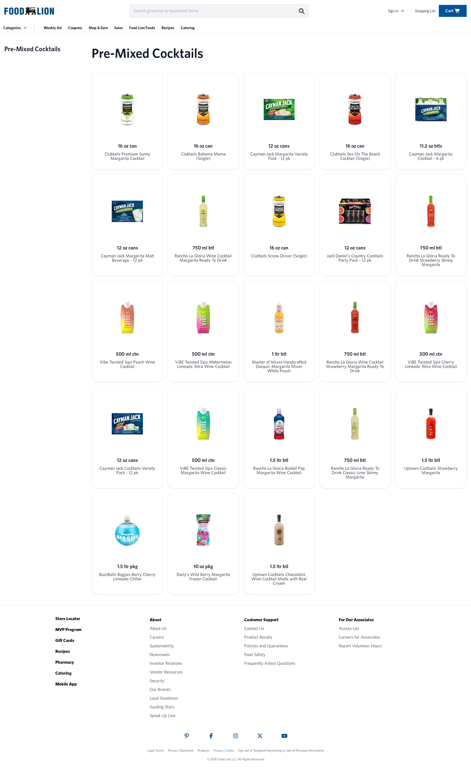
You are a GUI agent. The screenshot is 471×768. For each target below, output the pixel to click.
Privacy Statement (180, 750)
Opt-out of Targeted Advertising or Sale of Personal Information (281, 750)
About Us (158, 628)
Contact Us (254, 628)
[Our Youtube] (284, 736)
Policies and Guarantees (266, 645)
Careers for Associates (359, 637)
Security (157, 680)
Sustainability (162, 645)
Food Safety (254, 654)
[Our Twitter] (259, 736)
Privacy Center (224, 750)
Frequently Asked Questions (269, 663)
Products (203, 750)
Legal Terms (155, 750)
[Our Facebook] (211, 736)
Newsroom (160, 654)
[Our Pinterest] (186, 736)
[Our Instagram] (235, 736)
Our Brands (160, 689)
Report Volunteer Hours (360, 645)
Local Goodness (164, 698)
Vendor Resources (166, 672)
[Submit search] (301, 10)
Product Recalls (258, 637)
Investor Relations (166, 663)
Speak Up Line (163, 715)
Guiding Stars (162, 706)
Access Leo (349, 628)
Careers (157, 637)
